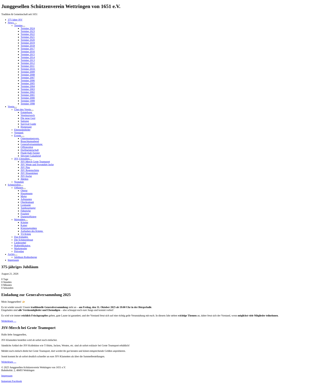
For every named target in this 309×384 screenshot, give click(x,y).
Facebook (17, 381)
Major (24, 196)
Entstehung (27, 112)
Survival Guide (28, 124)
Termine (18, 25)
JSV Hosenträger (29, 173)
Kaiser (24, 225)
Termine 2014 (28, 57)
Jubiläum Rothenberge (25, 257)
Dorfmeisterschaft (30, 150)
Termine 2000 (28, 98)
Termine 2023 (28, 31)
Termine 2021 (28, 37)
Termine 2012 (28, 63)
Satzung (25, 121)
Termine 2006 (28, 80)
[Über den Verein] (32, 110)
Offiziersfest (27, 147)
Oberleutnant (27, 202)
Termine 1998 (28, 103)
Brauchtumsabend (30, 141)
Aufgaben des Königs (32, 231)
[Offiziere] (24, 188)
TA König (26, 234)
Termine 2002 (28, 92)
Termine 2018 (28, 45)
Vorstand (19, 132)
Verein (11, 106)
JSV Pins (25, 167)
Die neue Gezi (28, 118)
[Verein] (15, 107)
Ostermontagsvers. (30, 138)
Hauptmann (27, 193)
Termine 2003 (28, 89)
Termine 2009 (28, 71)
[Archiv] (16, 255)
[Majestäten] (26, 220)
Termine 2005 (28, 83)
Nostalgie (19, 181)
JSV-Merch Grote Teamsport (35, 161)
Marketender (20, 248)
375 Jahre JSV (15, 19)
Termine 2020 (28, 40)
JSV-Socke (26, 176)
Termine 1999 (28, 100)
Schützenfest (14, 184)
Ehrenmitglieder (22, 129)
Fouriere (25, 213)
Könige (24, 222)
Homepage (26, 126)
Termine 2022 (28, 34)
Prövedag (19, 251)
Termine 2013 (28, 60)
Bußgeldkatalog (22, 245)
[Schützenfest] (22, 185)
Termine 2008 (28, 74)
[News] (15, 23)
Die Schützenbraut (23, 239)
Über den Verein (22, 109)
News (11, 22)
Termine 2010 (28, 69)
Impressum (13, 260)
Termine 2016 (28, 51)
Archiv (11, 254)
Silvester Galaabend (31, 155)
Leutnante (26, 205)
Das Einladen (21, 237)
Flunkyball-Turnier (30, 153)
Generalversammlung (32, 144)
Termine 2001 (28, 95)
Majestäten (19, 219)
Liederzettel (20, 242)
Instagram (6, 381)
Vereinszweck (28, 115)
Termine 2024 (28, 28)
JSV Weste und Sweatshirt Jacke (37, 164)
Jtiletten (24, 179)
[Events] (23, 136)
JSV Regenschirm (30, 170)
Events (18, 135)
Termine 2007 (28, 77)
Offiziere (18, 187)
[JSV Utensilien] (30, 159)
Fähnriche (26, 210)
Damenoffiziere (28, 216)
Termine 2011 (28, 66)
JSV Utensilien (21, 158)
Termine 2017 (28, 48)
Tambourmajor (28, 208)
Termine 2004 (28, 86)
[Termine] (24, 26)
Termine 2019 (28, 43)
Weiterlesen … (8, 321)
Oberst (24, 190)
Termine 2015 (28, 54)
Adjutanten (26, 199)
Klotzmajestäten (29, 228)
